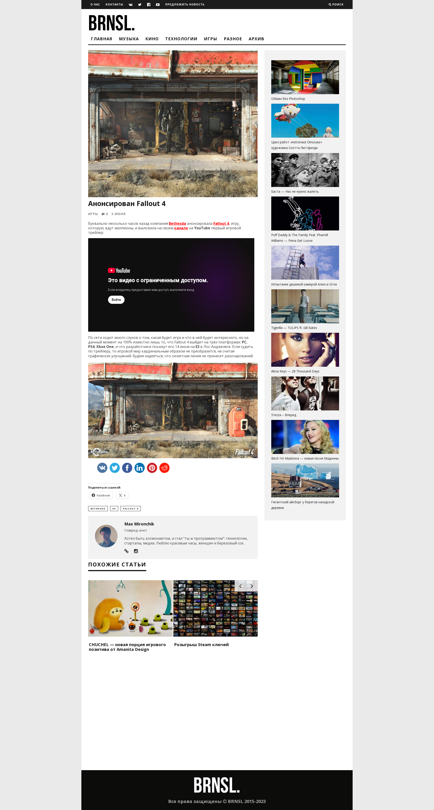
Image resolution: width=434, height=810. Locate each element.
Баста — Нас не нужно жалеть (295, 191)
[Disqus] (172, 712)
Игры (210, 38)
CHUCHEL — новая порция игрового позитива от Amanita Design (127, 647)
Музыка (129, 38)
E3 (114, 508)
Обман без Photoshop (288, 98)
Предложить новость (185, 4)
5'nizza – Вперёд (283, 415)
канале (181, 227)
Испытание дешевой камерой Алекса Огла (304, 284)
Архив (256, 38)
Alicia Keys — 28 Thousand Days (295, 371)
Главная (101, 38)
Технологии (181, 38)
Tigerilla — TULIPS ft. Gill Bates (294, 328)
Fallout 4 (221, 223)
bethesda (98, 508)
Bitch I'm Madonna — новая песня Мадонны (305, 458)
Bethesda (177, 223)
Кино (152, 38)
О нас (95, 4)
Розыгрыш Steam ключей (201, 644)
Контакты (114, 4)
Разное (233, 38)
